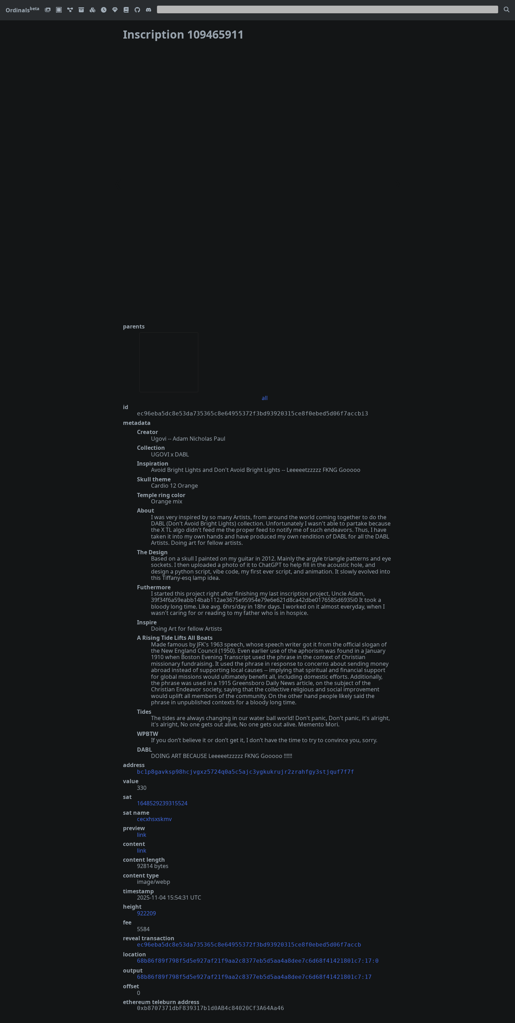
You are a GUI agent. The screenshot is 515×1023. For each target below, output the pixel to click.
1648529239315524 (162, 803)
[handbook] (126, 10)
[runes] (59, 10)
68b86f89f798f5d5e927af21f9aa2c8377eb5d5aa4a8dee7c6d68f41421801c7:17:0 (258, 960)
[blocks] (92, 10)
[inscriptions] (47, 10)
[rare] (115, 10)
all (265, 398)
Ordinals (22, 10)
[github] (137, 10)
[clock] (104, 10)
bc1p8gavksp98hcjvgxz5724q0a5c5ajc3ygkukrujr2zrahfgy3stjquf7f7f (245, 771)
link (141, 835)
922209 (146, 913)
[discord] (148, 10)
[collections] (70, 10)
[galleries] (81, 10)
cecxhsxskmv (154, 819)
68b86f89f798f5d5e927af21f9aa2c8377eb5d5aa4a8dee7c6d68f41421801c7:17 (254, 977)
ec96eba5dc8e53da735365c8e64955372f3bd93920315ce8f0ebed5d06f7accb (249, 944)
